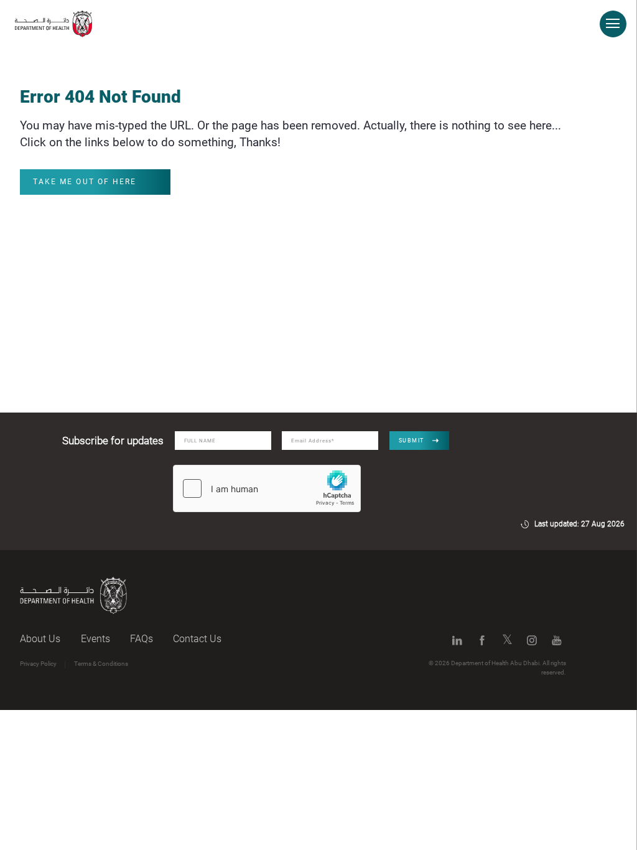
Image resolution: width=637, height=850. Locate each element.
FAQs (141, 639)
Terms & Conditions (101, 664)
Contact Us (197, 639)
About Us (40, 639)
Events (95, 639)
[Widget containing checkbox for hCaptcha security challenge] (267, 488)
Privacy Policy (38, 664)
